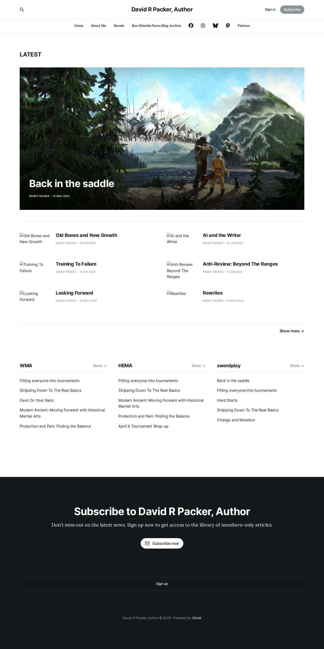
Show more (290, 331)
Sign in (270, 9)
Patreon (244, 26)
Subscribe (292, 9)
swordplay (229, 365)
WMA (26, 365)
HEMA (125, 365)
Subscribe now (166, 543)
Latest (31, 54)
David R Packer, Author (162, 9)
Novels (119, 26)
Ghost (196, 618)
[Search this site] (21, 9)
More (97, 365)
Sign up (162, 584)
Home (78, 26)
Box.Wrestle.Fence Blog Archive (156, 26)
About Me (98, 26)
